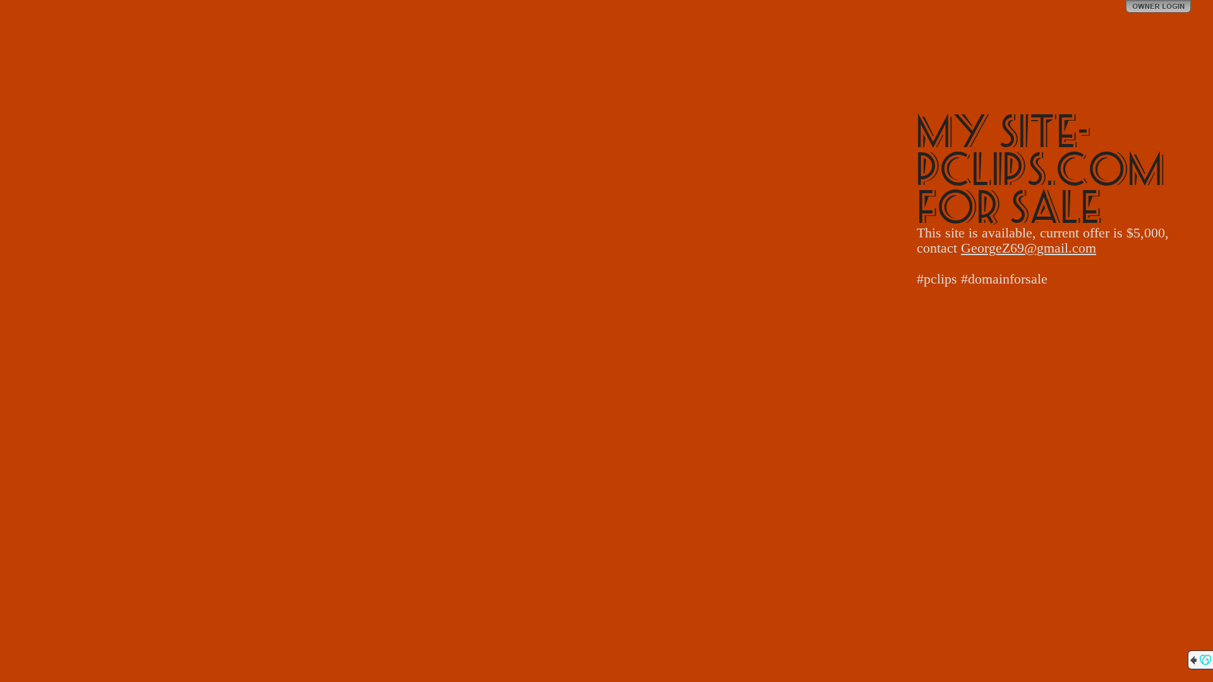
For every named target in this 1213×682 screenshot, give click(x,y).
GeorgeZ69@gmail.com (1028, 248)
